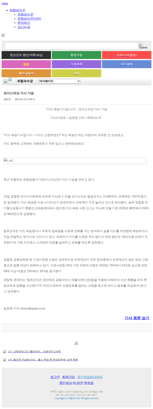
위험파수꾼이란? (29, 18)
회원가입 (68, 377)
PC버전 (78, 383)
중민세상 (65, 383)
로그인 (55, 377)
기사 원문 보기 (137, 318)
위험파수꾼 (18, 10)
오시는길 (24, 27)
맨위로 (89, 383)
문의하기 (24, 22)
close (5, 3)
